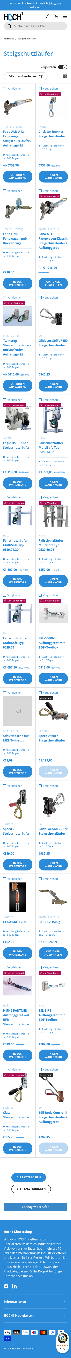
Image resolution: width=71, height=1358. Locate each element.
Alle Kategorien (29, 1177)
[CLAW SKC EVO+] (17, 897)
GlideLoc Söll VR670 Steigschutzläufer (53, 831)
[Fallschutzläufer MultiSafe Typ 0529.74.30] (17, 516)
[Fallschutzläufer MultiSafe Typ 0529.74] (17, 613)
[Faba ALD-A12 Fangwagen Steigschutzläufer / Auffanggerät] (17, 107)
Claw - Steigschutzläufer (16, 1115)
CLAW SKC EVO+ (15, 922)
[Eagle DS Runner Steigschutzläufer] (17, 418)
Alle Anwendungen (31, 1189)
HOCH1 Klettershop (22, 1348)
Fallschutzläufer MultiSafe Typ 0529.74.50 (51, 447)
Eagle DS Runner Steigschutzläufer (16, 445)
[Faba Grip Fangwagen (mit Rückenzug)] (17, 209)
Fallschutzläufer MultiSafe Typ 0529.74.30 (15, 545)
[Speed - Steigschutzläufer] (17, 804)
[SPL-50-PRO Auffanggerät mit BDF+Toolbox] (53, 613)
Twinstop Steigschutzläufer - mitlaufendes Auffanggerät (17, 347)
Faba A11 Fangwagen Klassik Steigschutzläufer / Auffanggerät (53, 241)
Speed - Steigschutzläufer (16, 831)
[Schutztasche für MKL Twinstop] (17, 711)
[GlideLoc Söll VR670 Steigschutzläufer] (53, 804)
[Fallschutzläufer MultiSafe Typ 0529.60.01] (53, 516)
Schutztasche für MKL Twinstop (16, 738)
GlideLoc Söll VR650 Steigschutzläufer (53, 343)
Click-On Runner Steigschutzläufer (52, 134)
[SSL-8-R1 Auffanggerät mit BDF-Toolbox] (53, 985)
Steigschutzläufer (27, 39)
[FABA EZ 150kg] (53, 897)
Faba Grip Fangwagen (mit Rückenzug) (15, 238)
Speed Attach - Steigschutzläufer (52, 738)
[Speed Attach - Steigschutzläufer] (53, 711)
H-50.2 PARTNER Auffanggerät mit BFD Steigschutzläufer (16, 1017)
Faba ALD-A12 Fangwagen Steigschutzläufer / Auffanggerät (17, 138)
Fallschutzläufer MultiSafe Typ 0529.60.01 (51, 545)
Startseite (9, 39)
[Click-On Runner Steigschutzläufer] (53, 107)
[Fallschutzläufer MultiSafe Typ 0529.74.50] (53, 418)
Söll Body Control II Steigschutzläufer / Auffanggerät (53, 1117)
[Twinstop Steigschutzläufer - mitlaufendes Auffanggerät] (17, 316)
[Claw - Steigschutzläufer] (17, 1088)
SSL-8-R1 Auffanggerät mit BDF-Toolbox (52, 1015)
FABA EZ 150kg (49, 922)
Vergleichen (48, 67)
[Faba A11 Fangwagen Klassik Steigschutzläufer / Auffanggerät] (53, 209)
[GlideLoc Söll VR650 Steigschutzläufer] (53, 316)
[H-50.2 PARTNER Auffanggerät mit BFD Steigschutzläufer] (17, 985)
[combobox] (35, 26)
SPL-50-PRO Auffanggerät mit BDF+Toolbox (52, 642)
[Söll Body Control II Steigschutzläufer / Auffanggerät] (53, 1088)
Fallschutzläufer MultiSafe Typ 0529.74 (15, 642)
